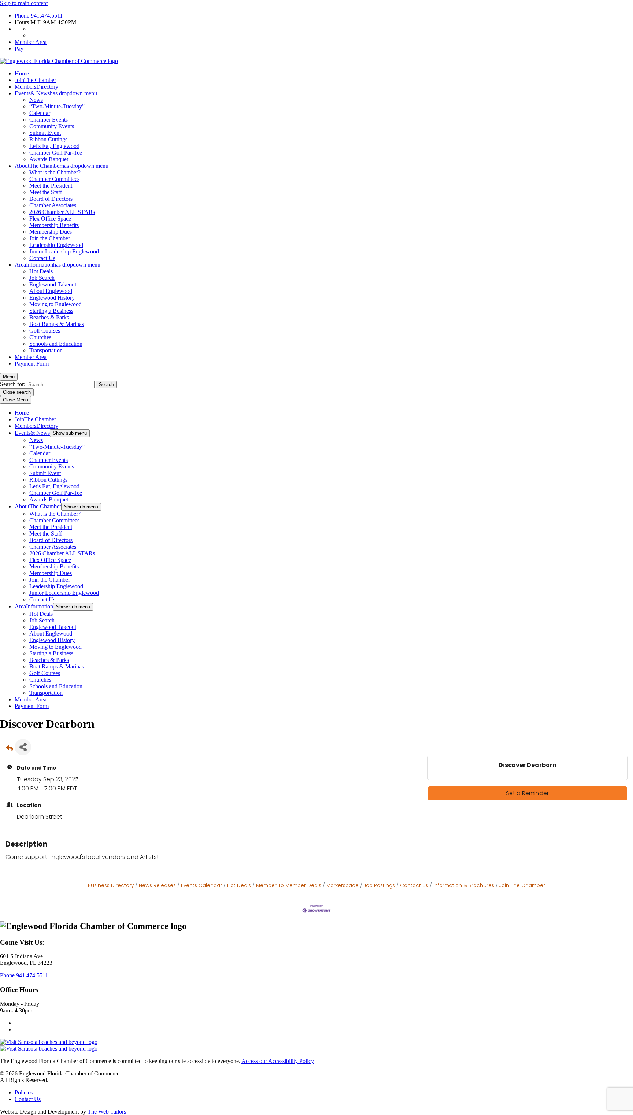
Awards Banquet (48, 159)
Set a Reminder (527, 793)
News (36, 100)
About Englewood (50, 291)
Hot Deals (41, 271)
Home (22, 73)
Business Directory (111, 885)
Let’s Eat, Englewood (54, 146)
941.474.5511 (39, 15)
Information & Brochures (463, 885)
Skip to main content (24, 3)
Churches (40, 337)
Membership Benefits (54, 225)
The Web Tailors (107, 1111)
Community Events (51, 126)
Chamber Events (48, 119)
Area (57, 265)
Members (36, 87)
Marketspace (342, 885)
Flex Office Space (50, 218)
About (61, 166)
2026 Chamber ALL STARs (62, 212)
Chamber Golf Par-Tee (55, 152)
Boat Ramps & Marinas (56, 324)
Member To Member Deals (288, 885)
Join (35, 80)
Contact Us (42, 258)
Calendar (39, 113)
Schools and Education (55, 344)
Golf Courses (44, 330)
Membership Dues (50, 232)
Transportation (46, 350)
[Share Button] (23, 747)
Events (56, 93)
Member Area (31, 42)
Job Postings (379, 885)
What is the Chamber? (55, 172)
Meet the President (50, 185)
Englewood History (52, 298)
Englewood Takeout (52, 284)
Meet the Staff (45, 192)
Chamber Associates (52, 205)
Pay (19, 48)
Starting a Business (51, 311)
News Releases (157, 885)
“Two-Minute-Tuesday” (57, 106)
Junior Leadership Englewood (64, 251)
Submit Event (45, 133)
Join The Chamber (522, 885)
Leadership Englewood (56, 245)
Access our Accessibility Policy (277, 1061)
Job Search (42, 278)
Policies (24, 1092)
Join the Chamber (49, 238)
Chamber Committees (54, 179)
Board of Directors (51, 199)
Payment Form (32, 363)
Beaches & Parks (49, 317)
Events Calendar (201, 885)
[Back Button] (9, 749)
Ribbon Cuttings (48, 139)
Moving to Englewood (55, 304)
